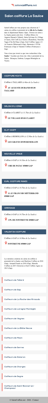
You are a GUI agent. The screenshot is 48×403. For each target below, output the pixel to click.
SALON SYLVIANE (13, 106)
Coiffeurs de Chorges (14, 367)
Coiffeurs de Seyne (13, 376)
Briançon (13, 58)
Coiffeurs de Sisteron (14, 357)
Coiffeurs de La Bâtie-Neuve (18, 328)
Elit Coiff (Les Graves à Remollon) (23, 39)
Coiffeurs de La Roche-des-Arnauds (22, 299)
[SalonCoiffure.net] (24, 5)
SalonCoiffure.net (10, 27)
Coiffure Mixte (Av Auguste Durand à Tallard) (21, 36)
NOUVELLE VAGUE (13, 154)
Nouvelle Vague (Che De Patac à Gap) (24, 40)
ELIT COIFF (10, 130)
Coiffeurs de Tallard (14, 280)
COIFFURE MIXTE (13, 76)
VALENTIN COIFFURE (15, 232)
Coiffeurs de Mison (13, 338)
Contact (35, 400)
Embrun (20, 58)
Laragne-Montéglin (31, 58)
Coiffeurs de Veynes (14, 319)
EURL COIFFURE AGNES (15, 181)
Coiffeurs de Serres (14, 347)
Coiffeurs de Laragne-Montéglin (20, 309)
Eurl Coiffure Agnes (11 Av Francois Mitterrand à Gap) (23, 43)
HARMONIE (9, 208)
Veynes (6, 60)
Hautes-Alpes (23, 32)
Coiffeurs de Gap (12, 290)
